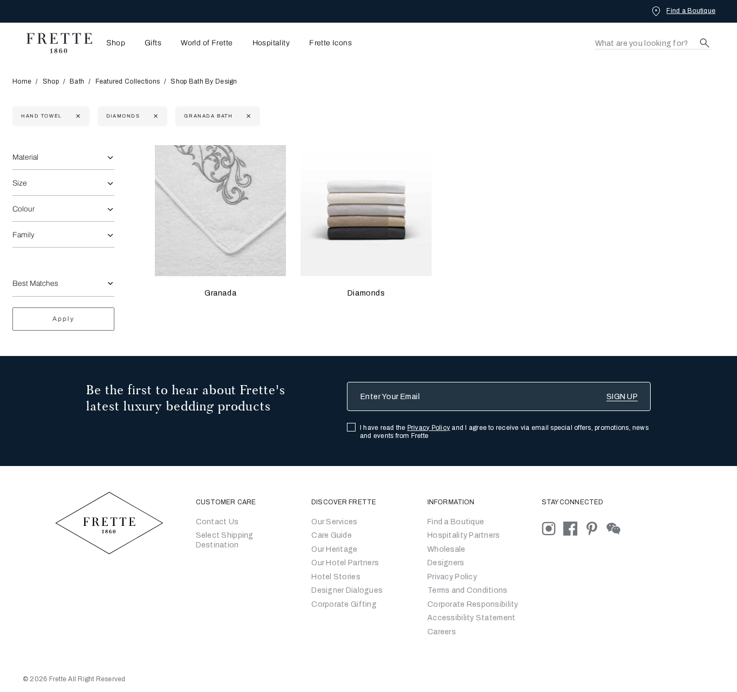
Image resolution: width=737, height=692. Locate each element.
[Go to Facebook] (574, 528)
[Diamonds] (366, 210)
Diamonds (366, 293)
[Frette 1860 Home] (53, 43)
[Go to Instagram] (552, 528)
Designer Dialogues (347, 590)
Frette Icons (330, 43)
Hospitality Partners (463, 535)
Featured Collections (127, 81)
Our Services (334, 522)
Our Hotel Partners (345, 563)
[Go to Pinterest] (595, 528)
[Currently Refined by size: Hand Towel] (76, 116)
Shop (51, 81)
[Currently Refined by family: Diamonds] (154, 116)
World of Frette (207, 43)
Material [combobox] (25, 157)
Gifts (153, 43)
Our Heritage (334, 549)
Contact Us (217, 522)
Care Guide (331, 535)
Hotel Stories (335, 577)
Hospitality (271, 43)
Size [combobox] (19, 183)
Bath (77, 81)
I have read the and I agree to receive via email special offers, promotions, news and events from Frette (504, 432)
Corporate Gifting (344, 604)
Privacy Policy (428, 427)
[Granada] (220, 210)
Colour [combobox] (23, 209)
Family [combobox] (23, 235)
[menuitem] (112, 43)
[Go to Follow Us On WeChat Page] (616, 528)
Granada (220, 293)
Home (21, 81)
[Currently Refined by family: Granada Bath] (247, 116)
